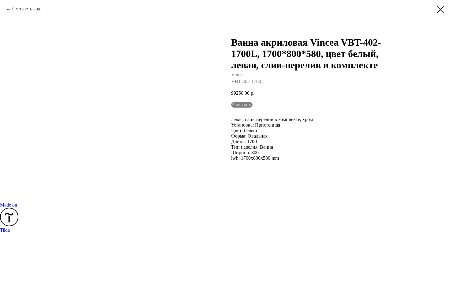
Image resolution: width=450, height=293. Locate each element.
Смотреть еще (26, 8)
